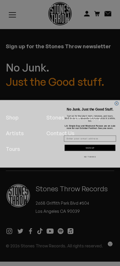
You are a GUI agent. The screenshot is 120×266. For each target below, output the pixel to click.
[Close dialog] (117, 99)
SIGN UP (90, 147)
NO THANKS (90, 156)
